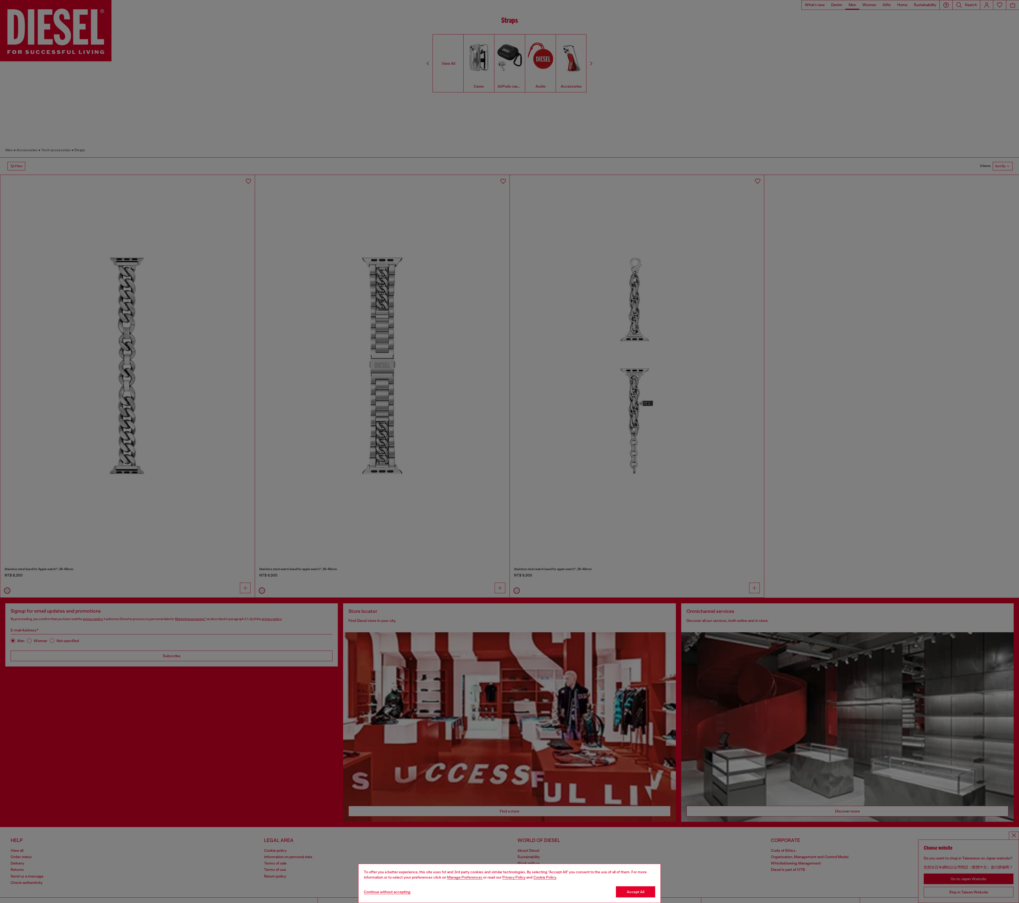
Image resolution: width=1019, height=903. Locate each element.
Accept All (635, 892)
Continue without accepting (387, 892)
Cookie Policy (544, 877)
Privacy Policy (513, 877)
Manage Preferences (464, 877)
